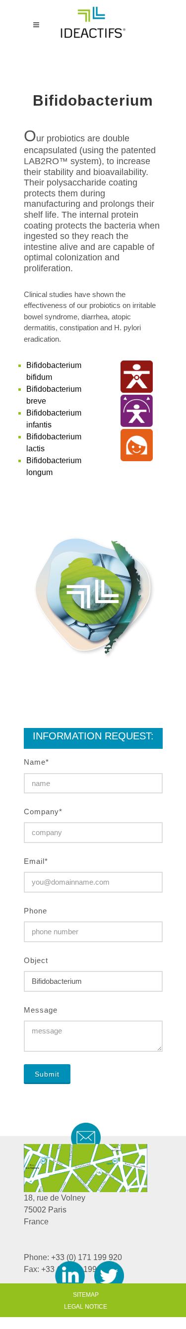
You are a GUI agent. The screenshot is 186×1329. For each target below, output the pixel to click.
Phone (35, 910)
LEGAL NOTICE (85, 1306)
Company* (43, 811)
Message (41, 1010)
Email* (36, 861)
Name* (36, 762)
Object (36, 960)
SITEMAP (86, 1294)
